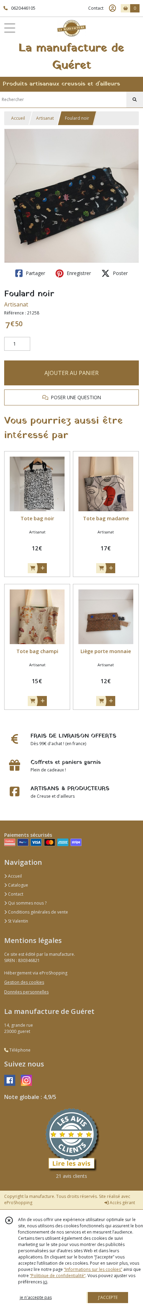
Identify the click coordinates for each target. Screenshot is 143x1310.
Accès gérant (122, 1203)
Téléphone (19, 1050)
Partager (34, 273)
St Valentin (17, 921)
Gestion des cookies (24, 982)
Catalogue (17, 885)
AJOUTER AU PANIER (71, 373)
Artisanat (45, 118)
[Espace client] (112, 8)
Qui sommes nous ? (27, 903)
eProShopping (18, 1203)
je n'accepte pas (36, 1297)
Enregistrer (78, 273)
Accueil (18, 118)
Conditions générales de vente (37, 912)
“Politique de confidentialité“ (57, 1276)
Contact (95, 8)
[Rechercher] (134, 100)
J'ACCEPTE (108, 1297)
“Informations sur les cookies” (93, 1269)
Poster (119, 273)
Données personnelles (26, 992)
